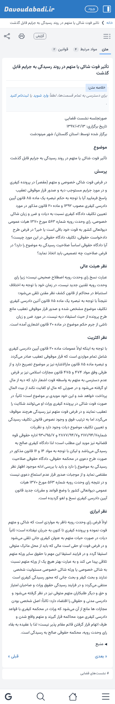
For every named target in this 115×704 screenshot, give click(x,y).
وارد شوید (40, 96)
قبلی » (13, 656)
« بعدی (101, 656)
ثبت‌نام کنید (19, 96)
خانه (109, 23)
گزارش (40, 36)
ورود (91, 9)
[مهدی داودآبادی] (29, 9)
